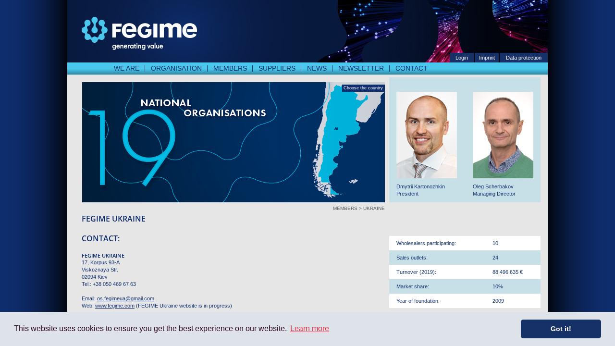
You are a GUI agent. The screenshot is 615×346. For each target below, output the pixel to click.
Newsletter (361, 68)
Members (230, 68)
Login (461, 58)
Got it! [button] (561, 329)
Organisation (176, 68)
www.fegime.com (115, 306)
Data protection (523, 58)
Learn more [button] (309, 328)
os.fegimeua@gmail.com (125, 298)
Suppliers (276, 68)
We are (126, 68)
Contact (411, 68)
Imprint (487, 58)
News (317, 68)
